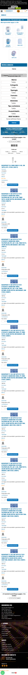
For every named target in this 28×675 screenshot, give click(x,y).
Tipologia (14, 90)
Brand (2, 216)
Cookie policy (14, 6)
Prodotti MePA (14, 111)
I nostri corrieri (5, 629)
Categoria (14, 85)
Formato (14, 95)
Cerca (14, 69)
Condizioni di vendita (6, 627)
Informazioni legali (6, 631)
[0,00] (25, 11)
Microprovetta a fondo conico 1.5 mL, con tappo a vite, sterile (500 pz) (13, 166)
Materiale (14, 101)
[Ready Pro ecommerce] (14, 672)
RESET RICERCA (14, 116)
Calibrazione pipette (6, 644)
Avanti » (18, 141)
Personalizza (11, 8)
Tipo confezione (14, 106)
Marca (14, 80)
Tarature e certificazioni (7, 648)
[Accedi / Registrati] (22, 11)
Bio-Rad (3, 178)
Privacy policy (5, 633)
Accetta (18, 8)
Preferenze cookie (4, 670)
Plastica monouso (17, 74)
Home (10, 74)
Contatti (3, 642)
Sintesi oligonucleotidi (7, 646)
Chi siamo (3, 15)
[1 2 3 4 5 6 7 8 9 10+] (4, 184)
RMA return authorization (8, 650)
